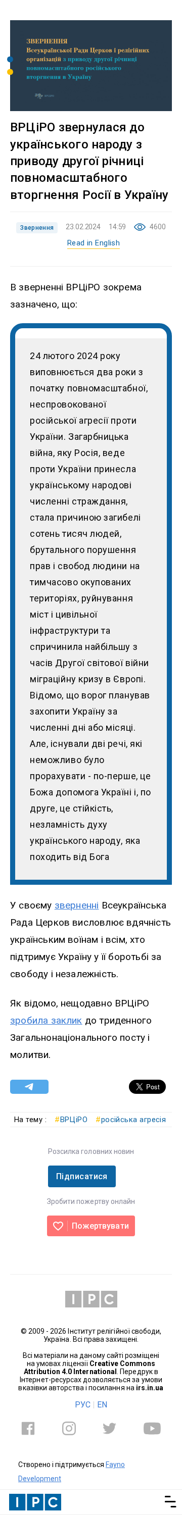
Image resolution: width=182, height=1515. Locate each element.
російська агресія (131, 1119)
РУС (82, 1404)
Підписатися (82, 1176)
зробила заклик (46, 1020)
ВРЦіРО (71, 1119)
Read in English (93, 242)
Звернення (37, 227)
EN (102, 1404)
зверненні (77, 905)
